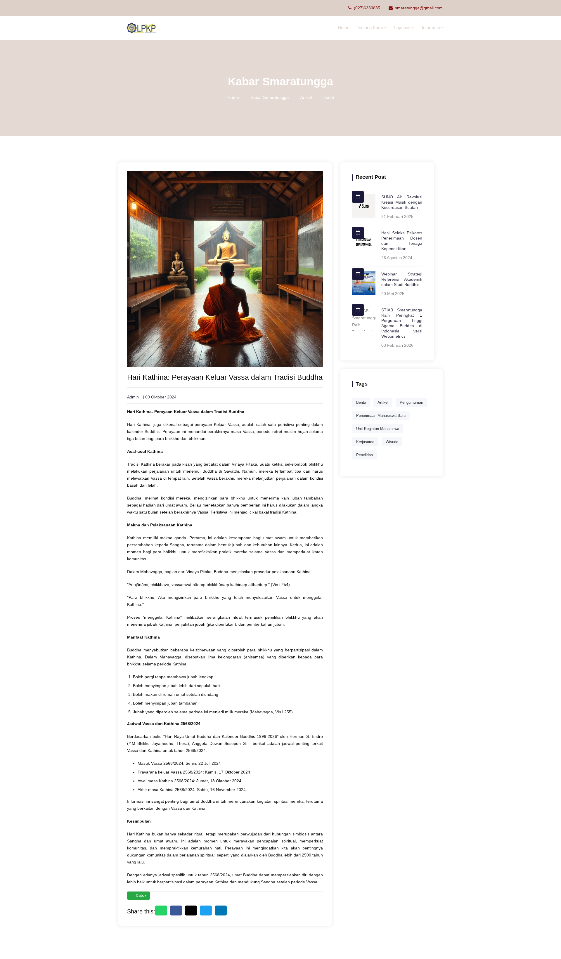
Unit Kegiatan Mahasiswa (377, 428)
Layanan (403, 27)
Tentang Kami (370, 27)
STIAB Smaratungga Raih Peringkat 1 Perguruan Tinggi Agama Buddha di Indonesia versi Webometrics (401, 323)
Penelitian (364, 455)
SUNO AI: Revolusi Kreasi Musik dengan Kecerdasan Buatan (401, 202)
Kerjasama (365, 442)
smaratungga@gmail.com (419, 8)
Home (343, 27)
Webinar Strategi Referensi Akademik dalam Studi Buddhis (401, 279)
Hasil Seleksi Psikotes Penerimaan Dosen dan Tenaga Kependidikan (401, 240)
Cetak (141, 895)
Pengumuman (411, 402)
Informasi (431, 27)
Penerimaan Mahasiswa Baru (381, 415)
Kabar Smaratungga (269, 97)
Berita (361, 402)
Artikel (306, 97)
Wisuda (392, 442)
